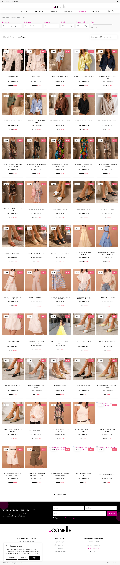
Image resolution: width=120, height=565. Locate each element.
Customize (12, 557)
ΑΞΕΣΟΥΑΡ (67, 11)
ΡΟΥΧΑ (23, 11)
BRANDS (81, 11)
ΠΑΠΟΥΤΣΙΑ (37, 11)
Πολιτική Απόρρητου (71, 518)
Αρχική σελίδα (5, 17)
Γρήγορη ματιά (12, 72)
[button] (117, 1)
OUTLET (95, 11)
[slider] (92, 24)
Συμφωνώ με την (66, 518)
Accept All (34, 557)
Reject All (23, 557)
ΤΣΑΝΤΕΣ (52, 11)
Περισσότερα (60, 494)
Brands (13, 17)
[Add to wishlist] (21, 65)
